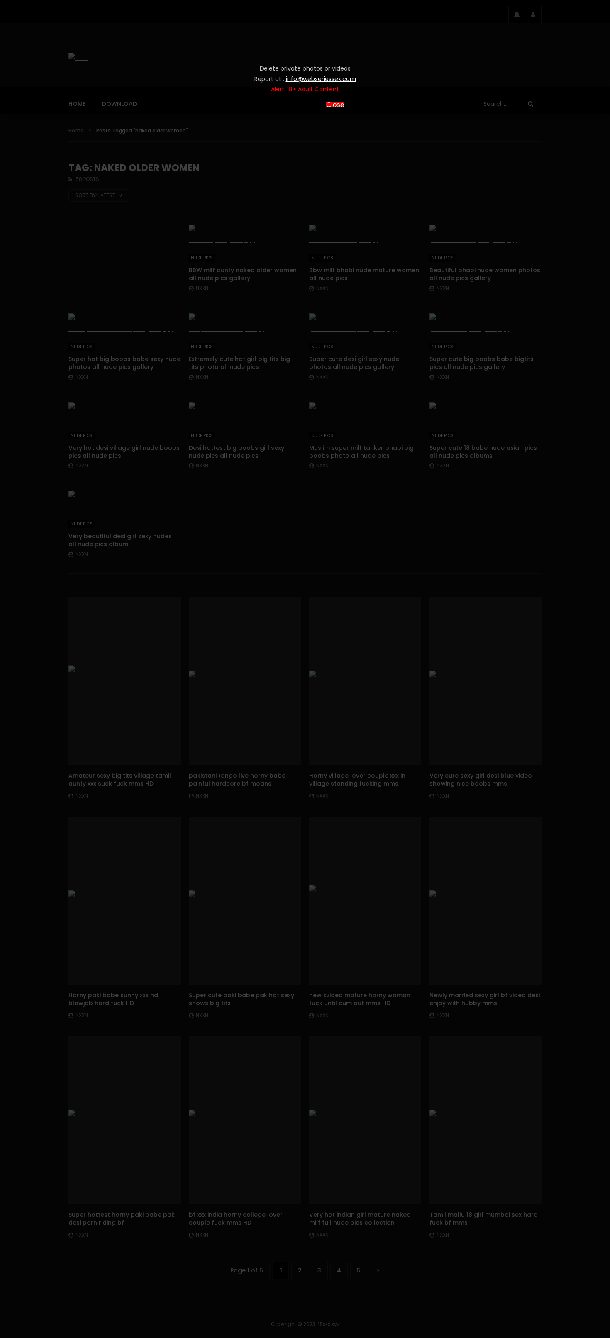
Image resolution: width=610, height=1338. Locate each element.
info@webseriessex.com (321, 79)
